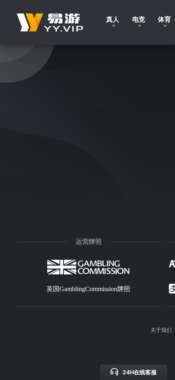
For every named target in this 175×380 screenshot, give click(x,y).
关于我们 (161, 330)
